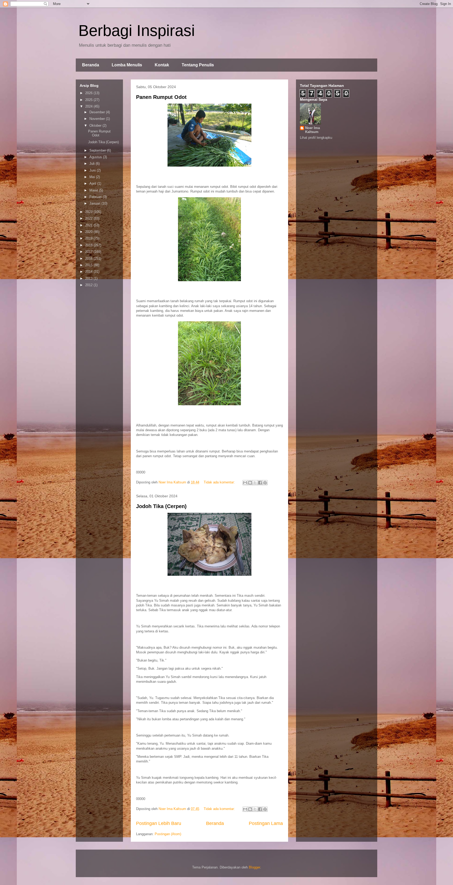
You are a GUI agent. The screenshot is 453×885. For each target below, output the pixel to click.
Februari (96, 197)
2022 (89, 218)
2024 (89, 106)
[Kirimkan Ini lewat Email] (245, 482)
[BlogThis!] (250, 482)
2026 (89, 93)
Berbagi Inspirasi (136, 30)
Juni (93, 170)
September (98, 150)
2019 (89, 238)
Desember (97, 112)
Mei (92, 177)
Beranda (90, 65)
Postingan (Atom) (168, 834)
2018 (89, 245)
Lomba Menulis (127, 65)
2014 (89, 272)
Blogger (254, 867)
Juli (92, 164)
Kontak (162, 65)
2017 (89, 252)
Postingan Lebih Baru (158, 823)
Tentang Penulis (198, 65)
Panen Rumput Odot (161, 97)
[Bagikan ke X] (255, 482)
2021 (89, 225)
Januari (95, 203)
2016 (89, 258)
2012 (89, 285)
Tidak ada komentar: (220, 482)
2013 (89, 278)
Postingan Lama (266, 823)
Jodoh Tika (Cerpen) (161, 506)
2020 (89, 232)
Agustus (96, 157)
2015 (89, 265)
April (93, 183)
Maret (94, 190)
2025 (89, 100)
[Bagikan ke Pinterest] (265, 482)
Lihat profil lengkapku (316, 138)
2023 (89, 212)
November (97, 119)
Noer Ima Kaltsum (312, 130)
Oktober (96, 125)
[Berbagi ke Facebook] (260, 482)
